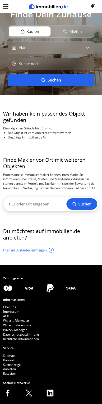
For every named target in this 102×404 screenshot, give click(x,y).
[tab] (30, 31)
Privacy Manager (15, 330)
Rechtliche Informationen (21, 339)
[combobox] (51, 64)
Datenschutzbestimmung (21, 334)
